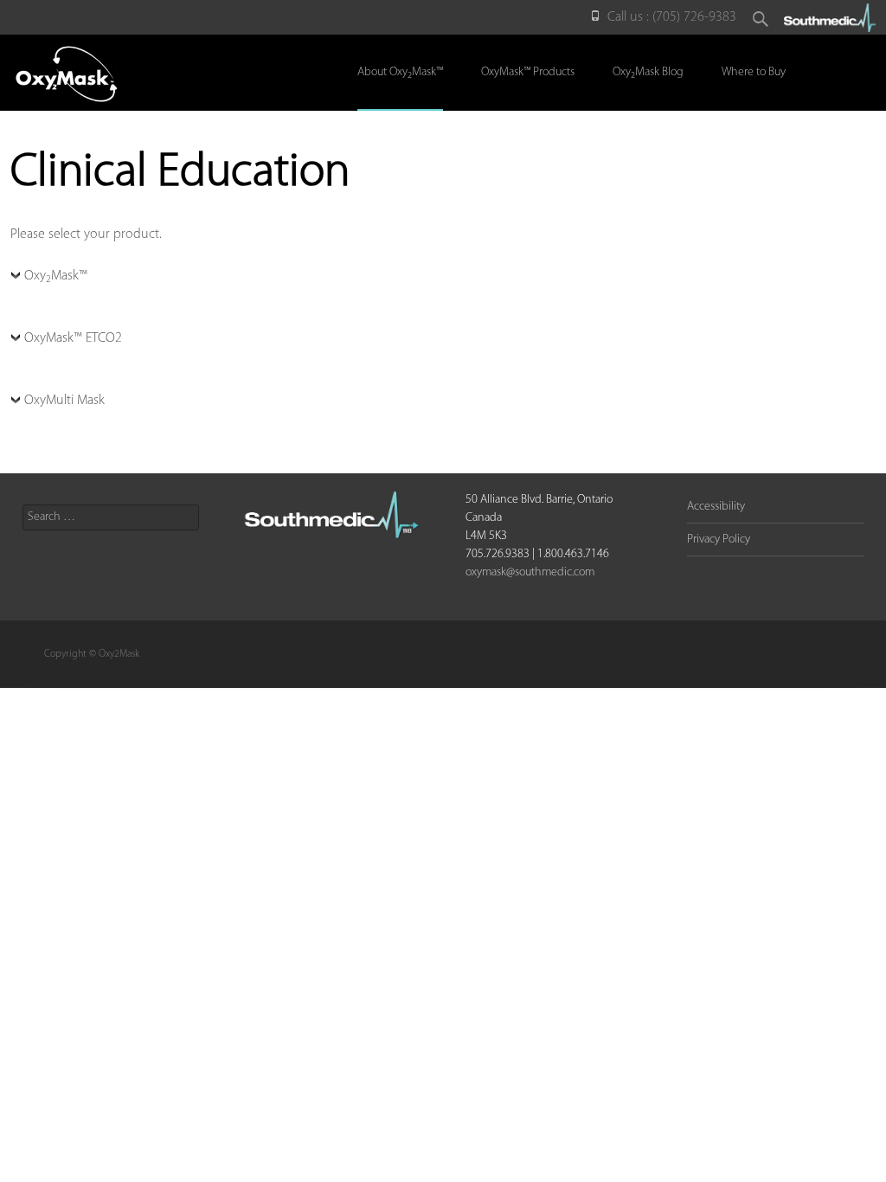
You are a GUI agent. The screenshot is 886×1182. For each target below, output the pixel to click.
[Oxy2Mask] (64, 69)
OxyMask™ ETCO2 (73, 338)
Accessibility (716, 506)
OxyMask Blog (648, 73)
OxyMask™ (55, 277)
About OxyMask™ (400, 73)
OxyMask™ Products (528, 72)
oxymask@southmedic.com (529, 572)
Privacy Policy (718, 539)
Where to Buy (754, 72)
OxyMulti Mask (64, 401)
